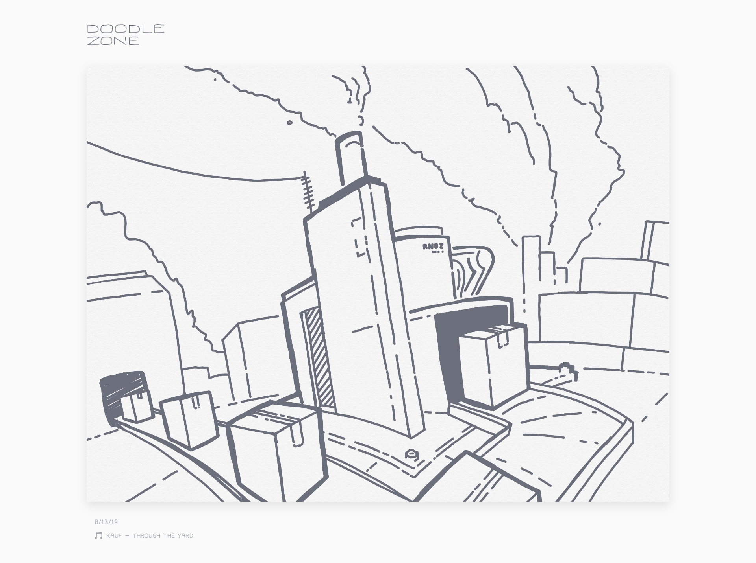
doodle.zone (126, 35)
